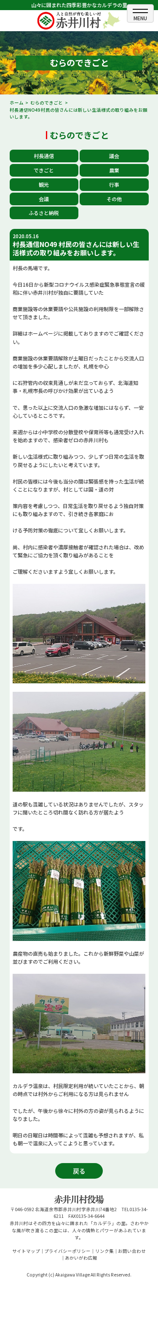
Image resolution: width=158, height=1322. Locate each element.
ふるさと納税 (44, 212)
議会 (114, 155)
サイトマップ (26, 1251)
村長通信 (44, 155)
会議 (44, 198)
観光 (44, 184)
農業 (114, 170)
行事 (114, 184)
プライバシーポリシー (67, 1251)
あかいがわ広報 (81, 1258)
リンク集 (104, 1251)
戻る (79, 1170)
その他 (114, 198)
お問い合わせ (132, 1251)
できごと (44, 170)
